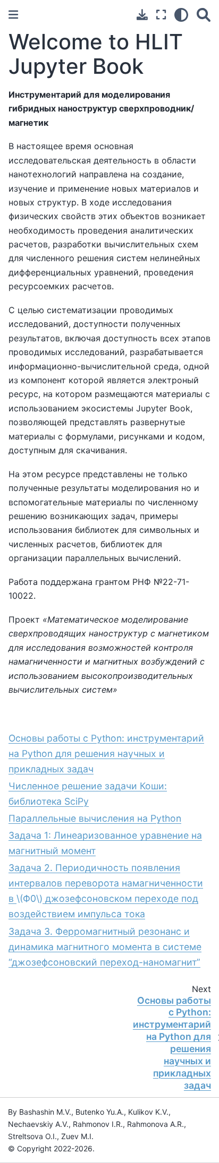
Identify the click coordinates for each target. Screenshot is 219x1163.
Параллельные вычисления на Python (95, 818)
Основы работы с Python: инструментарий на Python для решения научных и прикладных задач (106, 753)
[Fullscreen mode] (161, 14)
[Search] (203, 14)
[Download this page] (142, 14)
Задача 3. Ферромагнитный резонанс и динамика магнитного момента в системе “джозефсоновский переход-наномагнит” (105, 947)
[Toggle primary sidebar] (13, 14)
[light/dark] (181, 14)
